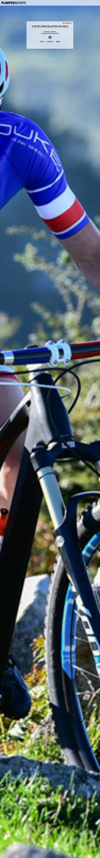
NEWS (58, 42)
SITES (42, 42)
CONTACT (50, 42)
